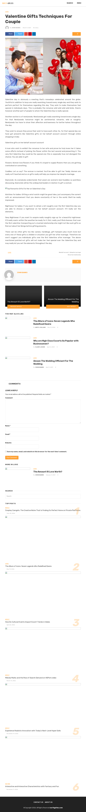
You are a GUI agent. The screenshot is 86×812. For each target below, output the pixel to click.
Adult (7, 507)
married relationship (75, 255)
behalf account (64, 252)
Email (7, 434)
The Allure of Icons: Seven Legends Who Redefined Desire (54, 322)
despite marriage (75, 252)
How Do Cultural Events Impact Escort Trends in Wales (27, 622)
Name (7, 426)
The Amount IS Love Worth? (47, 471)
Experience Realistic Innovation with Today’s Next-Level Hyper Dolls (33, 731)
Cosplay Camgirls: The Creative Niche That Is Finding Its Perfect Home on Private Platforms (42, 510)
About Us (48, 802)
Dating (7, 783)
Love (7, 11)
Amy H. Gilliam (40, 327)
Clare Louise (40, 347)
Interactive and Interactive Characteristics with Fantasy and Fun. (32, 786)
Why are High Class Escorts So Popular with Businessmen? (56, 342)
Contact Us (38, 802)
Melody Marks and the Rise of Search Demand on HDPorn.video (30, 678)
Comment (9, 398)
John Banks (16, 27)
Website (8, 443)
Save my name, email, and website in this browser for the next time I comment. (37, 452)
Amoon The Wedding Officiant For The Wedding (53, 362)
